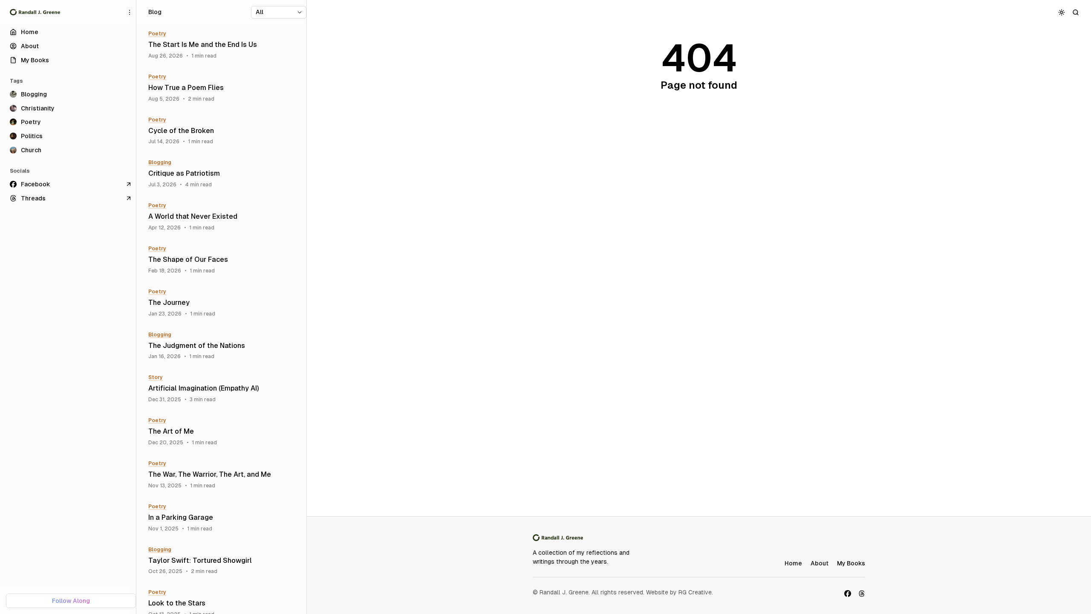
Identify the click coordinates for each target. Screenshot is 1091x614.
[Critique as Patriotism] (224, 173)
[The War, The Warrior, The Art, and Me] (224, 474)
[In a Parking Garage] (224, 517)
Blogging (159, 162)
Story (155, 377)
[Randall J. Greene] (35, 12)
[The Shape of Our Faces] (224, 259)
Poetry (157, 34)
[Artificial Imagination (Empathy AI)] (224, 388)
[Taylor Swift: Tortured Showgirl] (224, 561)
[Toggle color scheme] (1061, 12)
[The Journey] (224, 303)
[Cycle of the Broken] (224, 131)
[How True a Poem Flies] (224, 88)
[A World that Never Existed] (224, 216)
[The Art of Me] (224, 431)
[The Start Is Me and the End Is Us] (224, 45)
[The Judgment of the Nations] (224, 346)
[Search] (1075, 12)
